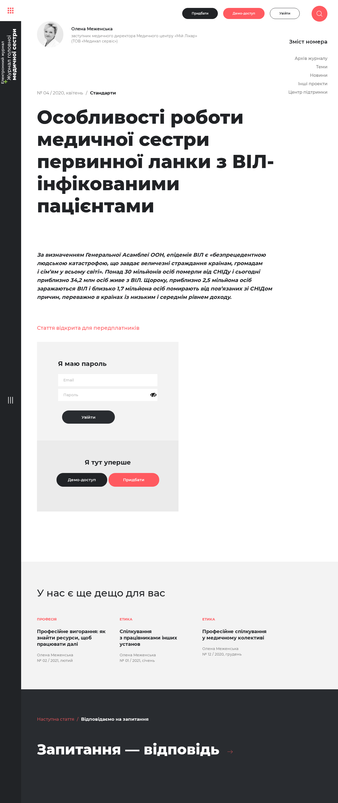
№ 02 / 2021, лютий (55, 660)
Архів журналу (311, 58)
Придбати (200, 13)
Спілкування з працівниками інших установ (148, 638)
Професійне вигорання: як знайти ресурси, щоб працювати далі (71, 638)
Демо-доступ (244, 13)
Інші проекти (312, 83)
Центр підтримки (307, 92)
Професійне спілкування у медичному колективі (234, 635)
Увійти (284, 13)
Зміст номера (308, 42)
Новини (318, 75)
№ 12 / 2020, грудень (222, 654)
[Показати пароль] (153, 395)
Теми (321, 66)
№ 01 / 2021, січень (137, 660)
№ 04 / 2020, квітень (60, 92)
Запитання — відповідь (128, 749)
